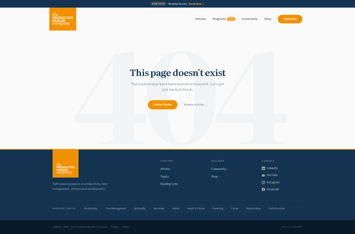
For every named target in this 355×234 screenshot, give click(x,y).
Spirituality (140, 208)
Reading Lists (169, 184)
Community (250, 19)
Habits (175, 208)
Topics (164, 176)
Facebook (273, 189)
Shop (267, 19)
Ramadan (159, 208)
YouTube (272, 175)
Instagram (273, 182)
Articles (200, 19)
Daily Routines (277, 208)
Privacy (115, 227)
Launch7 (297, 227)
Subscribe (290, 19)
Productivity (90, 208)
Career (234, 208)
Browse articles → (195, 105)
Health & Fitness (196, 208)
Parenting (218, 208)
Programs (223, 19)
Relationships (253, 208)
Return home (163, 104)
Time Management (115, 208)
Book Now (195, 3)
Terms (125, 227)
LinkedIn (272, 168)
